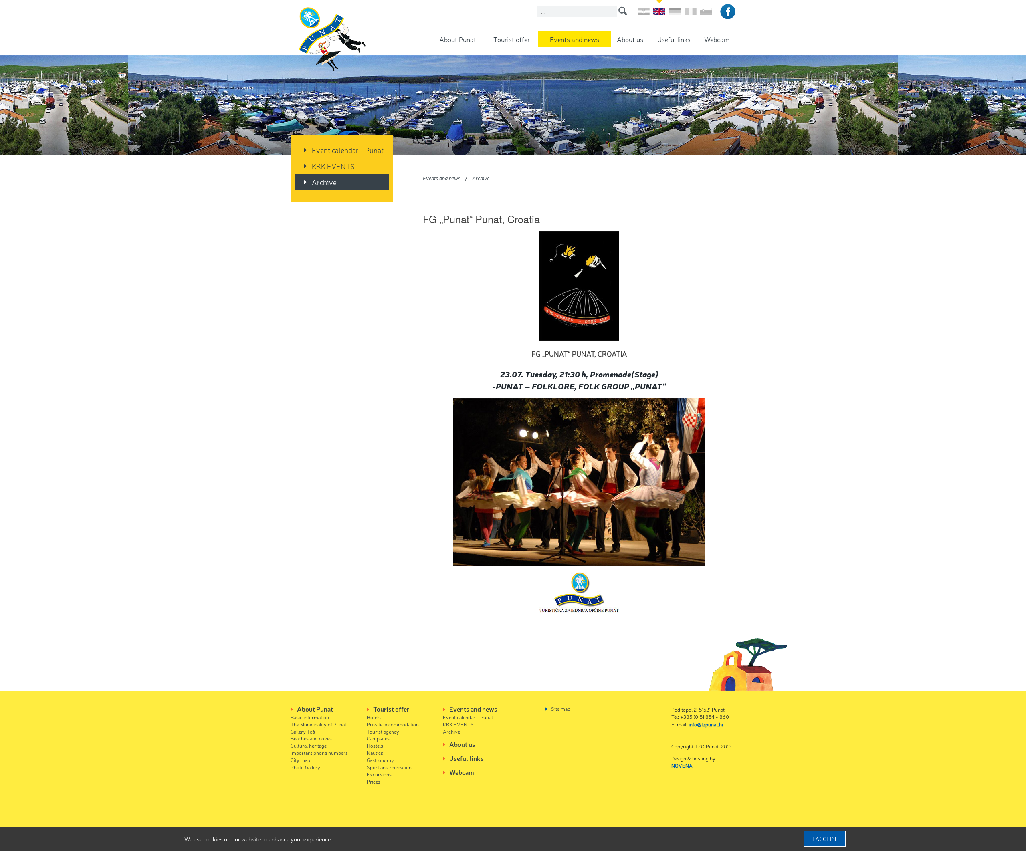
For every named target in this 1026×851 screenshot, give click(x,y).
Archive (324, 182)
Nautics (375, 752)
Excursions (379, 774)
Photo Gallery (305, 767)
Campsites (378, 738)
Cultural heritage (309, 745)
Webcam (716, 39)
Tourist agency (383, 731)
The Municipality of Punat (318, 724)
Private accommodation (393, 724)
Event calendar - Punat (348, 150)
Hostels (375, 745)
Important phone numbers (319, 752)
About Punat (457, 39)
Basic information (310, 717)
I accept (824, 839)
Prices (373, 781)
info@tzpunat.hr (706, 724)
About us (630, 39)
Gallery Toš (303, 731)
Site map (560, 708)
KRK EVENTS (333, 166)
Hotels (374, 717)
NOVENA (682, 765)
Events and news (574, 39)
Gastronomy (380, 759)
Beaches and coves (311, 738)
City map (300, 759)
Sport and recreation (389, 767)
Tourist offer (511, 39)
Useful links (674, 39)
